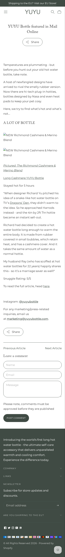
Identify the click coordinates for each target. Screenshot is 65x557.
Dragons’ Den (19, 202)
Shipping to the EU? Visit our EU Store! (32, 3)
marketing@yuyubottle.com (27, 318)
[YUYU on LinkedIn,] (20, 528)
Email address (15, 501)
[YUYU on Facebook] (5, 528)
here (46, 286)
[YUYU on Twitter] (9, 528)
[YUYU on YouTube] (17, 528)
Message (12, 381)
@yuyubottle (28, 301)
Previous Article (14, 348)
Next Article (53, 348)
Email (10, 371)
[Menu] (5, 12)
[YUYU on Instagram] (13, 528)
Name (10, 361)
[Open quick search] (52, 12)
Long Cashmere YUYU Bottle (23, 178)
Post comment (16, 418)
